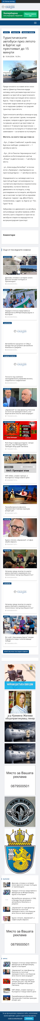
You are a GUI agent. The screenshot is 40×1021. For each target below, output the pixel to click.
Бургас (6, 32)
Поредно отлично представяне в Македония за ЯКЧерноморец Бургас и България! (19, 312)
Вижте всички (32, 255)
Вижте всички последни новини (16, 651)
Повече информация (15, 1018)
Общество (15, 32)
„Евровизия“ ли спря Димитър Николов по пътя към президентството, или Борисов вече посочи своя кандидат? (20, 411)
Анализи (7, 389)
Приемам (29, 1018)
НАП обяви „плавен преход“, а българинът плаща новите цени (17, 477)
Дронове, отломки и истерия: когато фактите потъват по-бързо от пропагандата (19, 279)
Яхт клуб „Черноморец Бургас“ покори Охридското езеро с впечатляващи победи (19, 639)
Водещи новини (28, 32)
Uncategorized (9, 422)
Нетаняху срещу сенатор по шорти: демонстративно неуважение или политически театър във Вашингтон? (19, 573)
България (7, 257)
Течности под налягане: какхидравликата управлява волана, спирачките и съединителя (19, 378)
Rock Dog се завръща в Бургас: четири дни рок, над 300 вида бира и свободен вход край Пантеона (19, 444)
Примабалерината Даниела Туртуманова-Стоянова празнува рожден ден (17, 509)
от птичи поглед (9, 1)
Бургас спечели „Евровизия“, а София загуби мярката (19, 541)
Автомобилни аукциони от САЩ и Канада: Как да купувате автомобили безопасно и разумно (19, 345)
